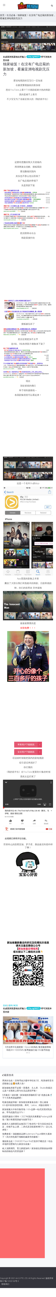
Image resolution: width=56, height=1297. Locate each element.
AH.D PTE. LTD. (22, 1278)
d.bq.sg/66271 (33, 57)
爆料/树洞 (13, 1005)
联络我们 (5, 1284)
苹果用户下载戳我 (26, 744)
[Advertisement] (28, 131)
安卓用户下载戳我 (26, 752)
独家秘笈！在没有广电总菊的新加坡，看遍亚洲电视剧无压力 (26, 69)
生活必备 (11, 15)
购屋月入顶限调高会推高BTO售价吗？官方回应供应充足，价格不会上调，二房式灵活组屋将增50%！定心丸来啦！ (27, 1127)
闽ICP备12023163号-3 (9, 1281)
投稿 (5, 1005)
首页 (2, 15)
